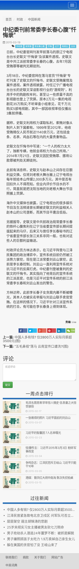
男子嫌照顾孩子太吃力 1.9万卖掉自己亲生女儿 (41, 539)
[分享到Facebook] (23, 330)
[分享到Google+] (42, 330)
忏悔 (50, 46)
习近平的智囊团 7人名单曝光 (44, 433)
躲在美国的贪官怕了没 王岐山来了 (32, 545)
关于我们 (40, 557)
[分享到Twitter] (32, 330)
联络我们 (11, 557)
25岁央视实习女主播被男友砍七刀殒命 (35, 527)
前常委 (29, 46)
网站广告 (57, 557)
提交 (7, 384)
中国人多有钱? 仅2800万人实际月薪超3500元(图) (37, 339)
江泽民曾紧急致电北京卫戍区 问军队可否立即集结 (41, 515)
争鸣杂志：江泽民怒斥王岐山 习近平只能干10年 (51, 464)
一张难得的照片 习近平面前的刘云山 (48, 418)
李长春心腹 (40, 46)
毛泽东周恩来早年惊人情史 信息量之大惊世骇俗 (51, 404)
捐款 (26, 557)
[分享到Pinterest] (51, 330)
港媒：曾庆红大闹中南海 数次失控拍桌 (49, 477)
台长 (73, 46)
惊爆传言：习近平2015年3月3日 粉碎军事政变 (51, 449)
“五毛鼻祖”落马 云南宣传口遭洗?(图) (42, 346)
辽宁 (57, 46)
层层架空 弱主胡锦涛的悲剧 (27, 521)
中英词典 (11, 565)
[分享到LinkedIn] (61, 330)
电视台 (65, 46)
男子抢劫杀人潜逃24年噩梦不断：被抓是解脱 (40, 533)
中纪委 (19, 46)
